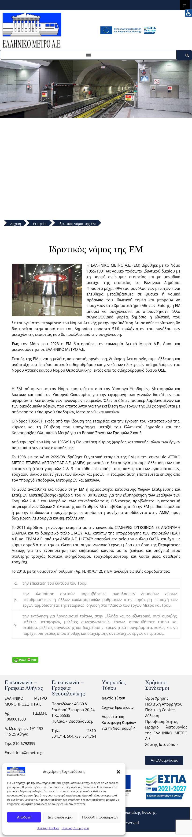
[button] (118, 771)
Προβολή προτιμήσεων (100, 817)
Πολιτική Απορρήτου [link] (163, 704)
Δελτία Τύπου (113, 698)
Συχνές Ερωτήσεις (118, 707)
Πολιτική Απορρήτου (75, 828)
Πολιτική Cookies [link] (160, 709)
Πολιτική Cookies (48, 828)
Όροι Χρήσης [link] (156, 698)
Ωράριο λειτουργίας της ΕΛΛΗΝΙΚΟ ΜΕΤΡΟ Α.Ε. (166, 733)
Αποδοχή (24, 817)
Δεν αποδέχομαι (60, 817)
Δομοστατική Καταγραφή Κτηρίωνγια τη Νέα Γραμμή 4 (119, 722)
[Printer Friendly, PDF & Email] (25, 660)
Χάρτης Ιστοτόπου (161, 744)
